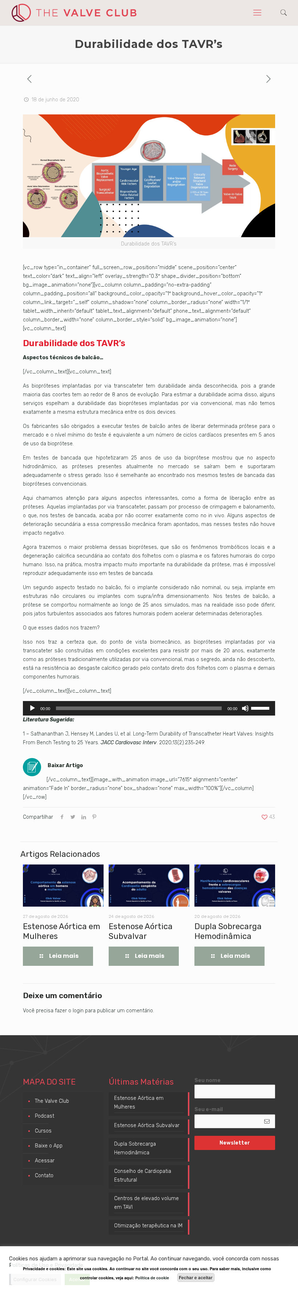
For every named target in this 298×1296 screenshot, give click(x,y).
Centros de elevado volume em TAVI (146, 1202)
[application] (149, 708)
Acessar (45, 1161)
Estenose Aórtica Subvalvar (141, 931)
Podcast (44, 1116)
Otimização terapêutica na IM (148, 1226)
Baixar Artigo (65, 765)
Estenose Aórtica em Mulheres (139, 1102)
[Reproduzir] (32, 708)
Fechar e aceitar (196, 1277)
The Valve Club (52, 1101)
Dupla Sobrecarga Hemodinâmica (228, 931)
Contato (44, 1176)
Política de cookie (152, 1277)
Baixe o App (49, 1146)
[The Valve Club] (73, 12)
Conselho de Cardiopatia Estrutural (142, 1175)
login (78, 1011)
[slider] (261, 707)
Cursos (43, 1131)
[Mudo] (245, 708)
